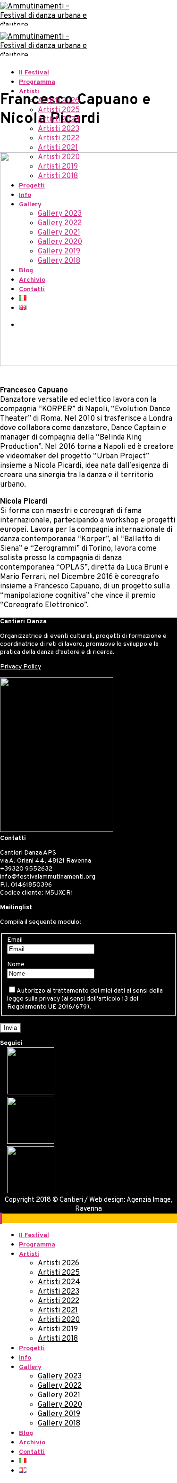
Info (25, 195)
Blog (26, 271)
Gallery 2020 (60, 242)
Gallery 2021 (59, 232)
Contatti (32, 289)
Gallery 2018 (59, 261)
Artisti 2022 (58, 138)
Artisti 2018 (58, 176)
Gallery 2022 (60, 223)
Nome (16, 965)
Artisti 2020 (59, 157)
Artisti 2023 (58, 129)
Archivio (32, 280)
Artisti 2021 (58, 148)
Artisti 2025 (59, 110)
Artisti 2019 (58, 166)
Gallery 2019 (59, 251)
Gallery (30, 205)
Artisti (29, 92)
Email (15, 940)
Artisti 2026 (58, 101)
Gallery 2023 (60, 214)
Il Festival (34, 73)
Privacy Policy (20, 667)
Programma (37, 82)
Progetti (32, 186)
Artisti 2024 (59, 119)
